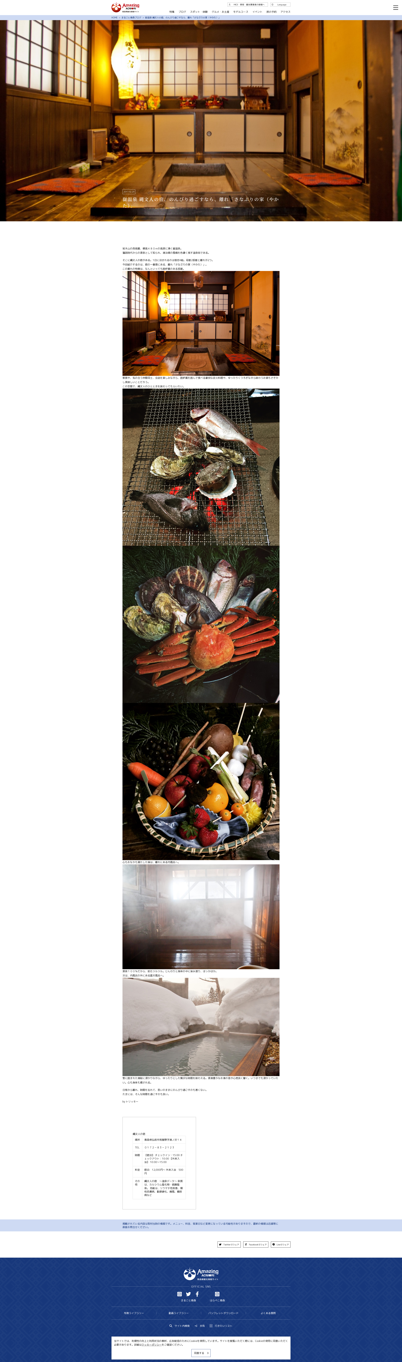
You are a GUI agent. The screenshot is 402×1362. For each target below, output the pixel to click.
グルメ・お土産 (220, 12)
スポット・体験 (199, 12)
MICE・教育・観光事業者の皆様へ (179, 1350)
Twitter (188, 1294)
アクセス (285, 12)
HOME (114, 17)
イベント (257, 12)
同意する (199, 1353)
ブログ (182, 12)
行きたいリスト (223, 1326)
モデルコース (240, 12)
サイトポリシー (213, 1350)
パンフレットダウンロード (223, 1313)
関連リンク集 (234, 1350)
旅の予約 (271, 12)
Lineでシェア (283, 1244)
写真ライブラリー (134, 1313)
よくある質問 (268, 1313)
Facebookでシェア (258, 1244)
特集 (171, 12)
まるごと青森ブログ (131, 17)
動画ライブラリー (179, 1313)
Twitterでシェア (231, 1244)
